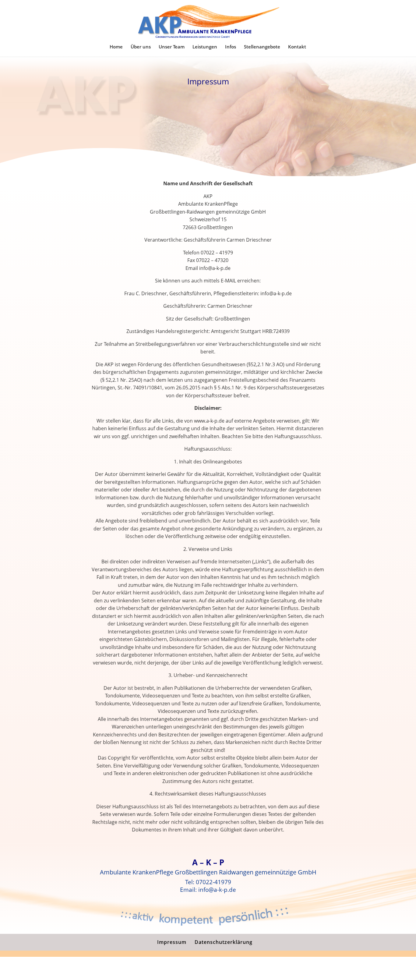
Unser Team (172, 47)
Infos (230, 47)
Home (116, 47)
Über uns (141, 47)
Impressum (171, 942)
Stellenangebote (262, 47)
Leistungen (204, 47)
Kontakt (297, 47)
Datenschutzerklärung (223, 942)
